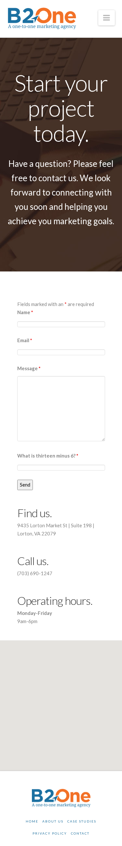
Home (32, 821)
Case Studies (81, 821)
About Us (52, 821)
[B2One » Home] (61, 798)
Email (24, 340)
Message (29, 368)
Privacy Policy (50, 833)
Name (25, 312)
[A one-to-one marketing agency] (42, 18)
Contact (80, 833)
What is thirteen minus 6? (47, 456)
